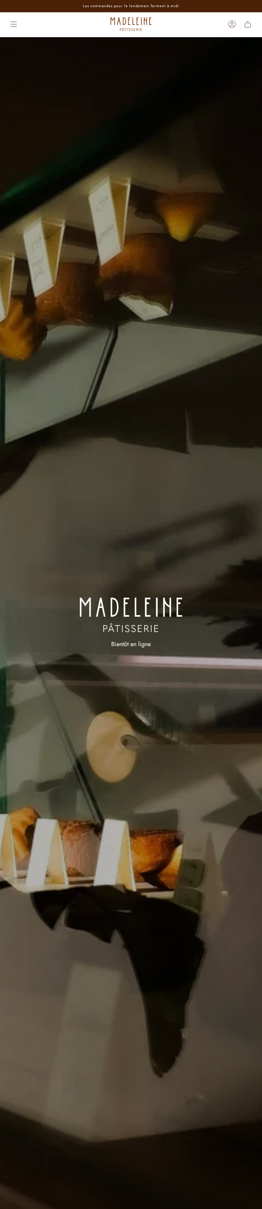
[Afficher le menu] (13, 24)
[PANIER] (248, 24)
